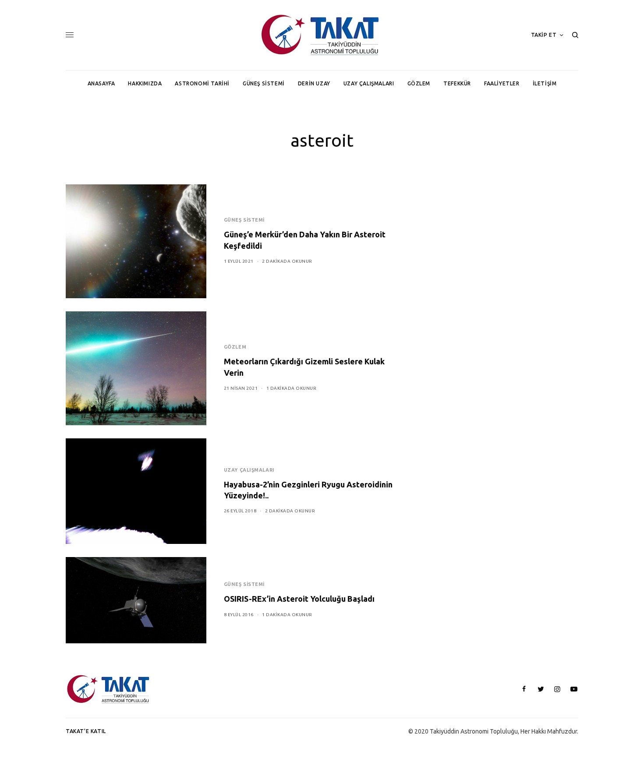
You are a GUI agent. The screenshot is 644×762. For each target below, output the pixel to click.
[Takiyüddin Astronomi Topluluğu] (322, 35)
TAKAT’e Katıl (86, 731)
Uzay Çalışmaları (249, 470)
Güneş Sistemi (244, 219)
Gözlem (235, 346)
